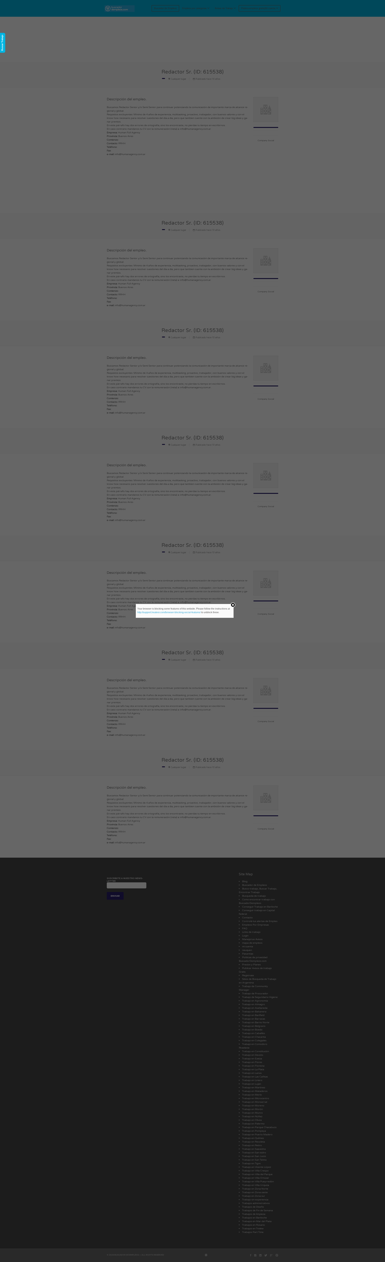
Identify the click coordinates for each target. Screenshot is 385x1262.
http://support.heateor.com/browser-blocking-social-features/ (169, 612)
